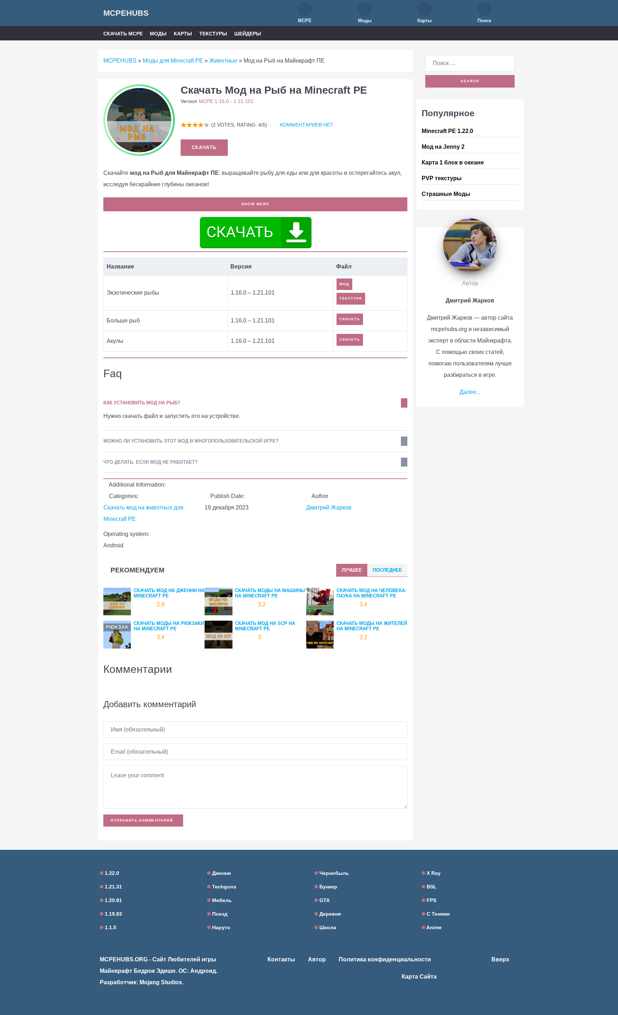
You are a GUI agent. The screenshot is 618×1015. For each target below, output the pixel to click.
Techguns (223, 887)
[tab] (351, 570)
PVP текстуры (442, 178)
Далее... (470, 392)
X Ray (433, 873)
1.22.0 (111, 873)
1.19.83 (112, 914)
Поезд (219, 914)
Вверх (501, 959)
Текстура (350, 298)
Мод (344, 284)
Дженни (221, 873)
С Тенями (437, 914)
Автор (317, 959)
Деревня (329, 914)
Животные (223, 61)
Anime (433, 927)
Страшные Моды (446, 194)
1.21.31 (112, 887)
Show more (255, 204)
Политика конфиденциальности (385, 959)
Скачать (204, 147)
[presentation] (352, 570)
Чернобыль (333, 873)
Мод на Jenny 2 (443, 147)
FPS (430, 900)
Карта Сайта (419, 977)
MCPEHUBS (126, 13)
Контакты (281, 959)
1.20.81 (112, 900)
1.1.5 (109, 927)
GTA (324, 900)
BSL (431, 887)
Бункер (327, 887)
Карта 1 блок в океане (453, 162)
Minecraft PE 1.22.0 (447, 131)
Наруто (220, 927)
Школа (327, 927)
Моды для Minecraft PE (173, 61)
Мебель (221, 900)
